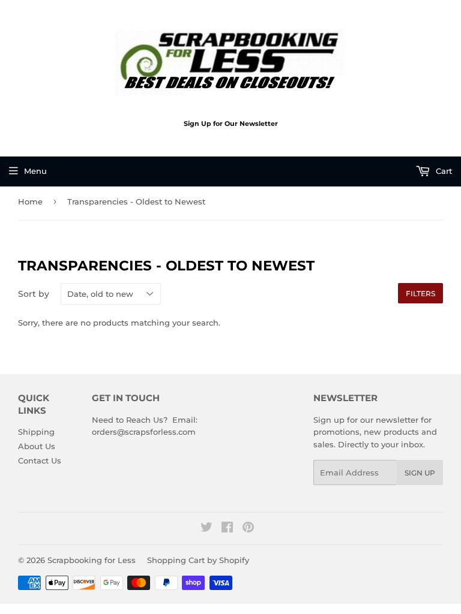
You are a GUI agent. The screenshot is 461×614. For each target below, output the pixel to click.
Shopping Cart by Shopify (198, 560)
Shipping (36, 432)
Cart (442, 171)
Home (30, 201)
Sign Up (420, 472)
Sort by (33, 293)
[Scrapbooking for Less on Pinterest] (248, 529)
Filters (420, 293)
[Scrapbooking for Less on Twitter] (206, 529)
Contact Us (39, 460)
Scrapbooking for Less (91, 560)
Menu (35, 171)
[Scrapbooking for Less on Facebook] (227, 529)
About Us (36, 446)
